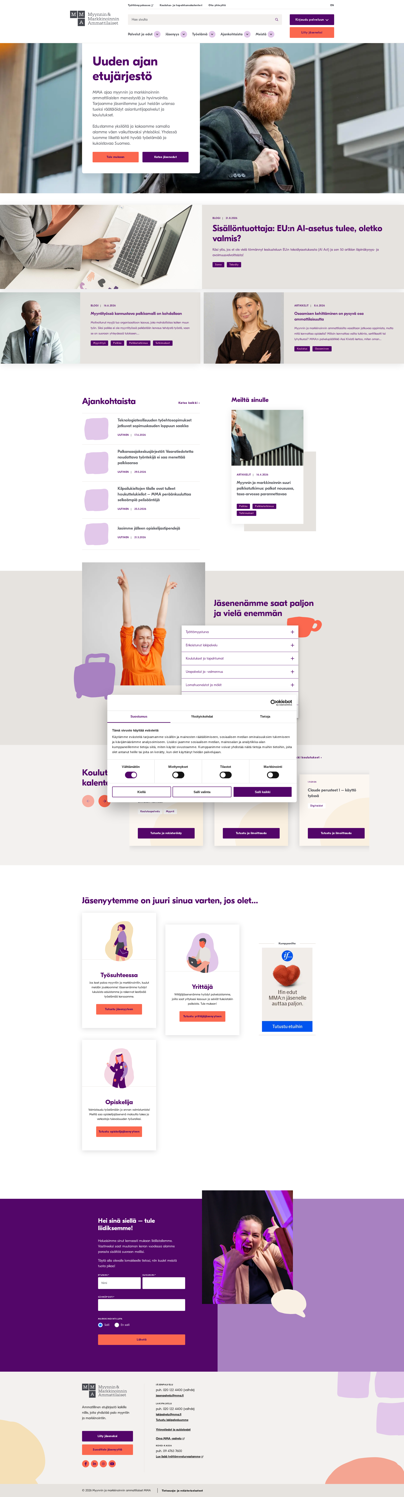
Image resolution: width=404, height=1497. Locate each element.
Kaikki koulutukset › (306, 757)
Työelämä (199, 34)
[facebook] (85, 1463)
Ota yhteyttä (217, 5)
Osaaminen (322, 348)
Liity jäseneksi (312, 32)
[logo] (94, 19)
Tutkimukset (162, 343)
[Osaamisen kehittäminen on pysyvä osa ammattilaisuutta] (244, 328)
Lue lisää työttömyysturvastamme (178, 1456)
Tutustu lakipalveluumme (172, 1420)
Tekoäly (234, 264)
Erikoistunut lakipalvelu (201, 645)
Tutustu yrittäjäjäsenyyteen (202, 1016)
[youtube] (112, 1463)
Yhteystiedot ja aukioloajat (173, 1429)
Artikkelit (301, 305)
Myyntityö (99, 343)
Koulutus (302, 348)
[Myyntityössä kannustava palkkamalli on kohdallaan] (40, 328)
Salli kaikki (262, 792)
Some (218, 264)
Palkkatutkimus (138, 343)
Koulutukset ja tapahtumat (205, 658)
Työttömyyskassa (139, 5)
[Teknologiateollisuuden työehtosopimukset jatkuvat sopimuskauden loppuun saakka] (100, 429)
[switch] (178, 775)
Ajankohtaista (232, 34)
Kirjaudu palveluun (309, 19)
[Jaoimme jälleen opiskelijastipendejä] (100, 534)
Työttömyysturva (197, 632)
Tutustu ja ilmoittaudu (251, 833)
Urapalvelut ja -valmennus (204, 672)
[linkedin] (94, 1463)
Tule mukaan (116, 157)
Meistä (261, 34)
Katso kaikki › (189, 403)
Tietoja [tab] (265, 716)
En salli (125, 1325)
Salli (106, 1325)
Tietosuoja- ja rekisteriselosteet (182, 1490)
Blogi (217, 218)
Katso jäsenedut (165, 157)
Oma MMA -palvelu (169, 1438)
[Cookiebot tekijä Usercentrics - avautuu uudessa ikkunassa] (273, 702)
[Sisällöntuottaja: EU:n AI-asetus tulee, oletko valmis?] (101, 247)
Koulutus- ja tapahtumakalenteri (181, 5)
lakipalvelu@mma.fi (168, 1414)
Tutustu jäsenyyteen (119, 1009)
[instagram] (103, 1463)
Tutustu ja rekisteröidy (166, 833)
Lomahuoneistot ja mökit (204, 685)
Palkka (117, 343)
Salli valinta (202, 792)
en (332, 5)
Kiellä (141, 792)
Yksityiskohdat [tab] (202, 716)
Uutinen (123, 434)
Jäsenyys (172, 34)
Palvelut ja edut (140, 34)
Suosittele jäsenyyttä (107, 1449)
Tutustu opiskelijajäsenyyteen (119, 1131)
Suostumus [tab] (139, 716)
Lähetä (141, 1339)
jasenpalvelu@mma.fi (170, 1395)
